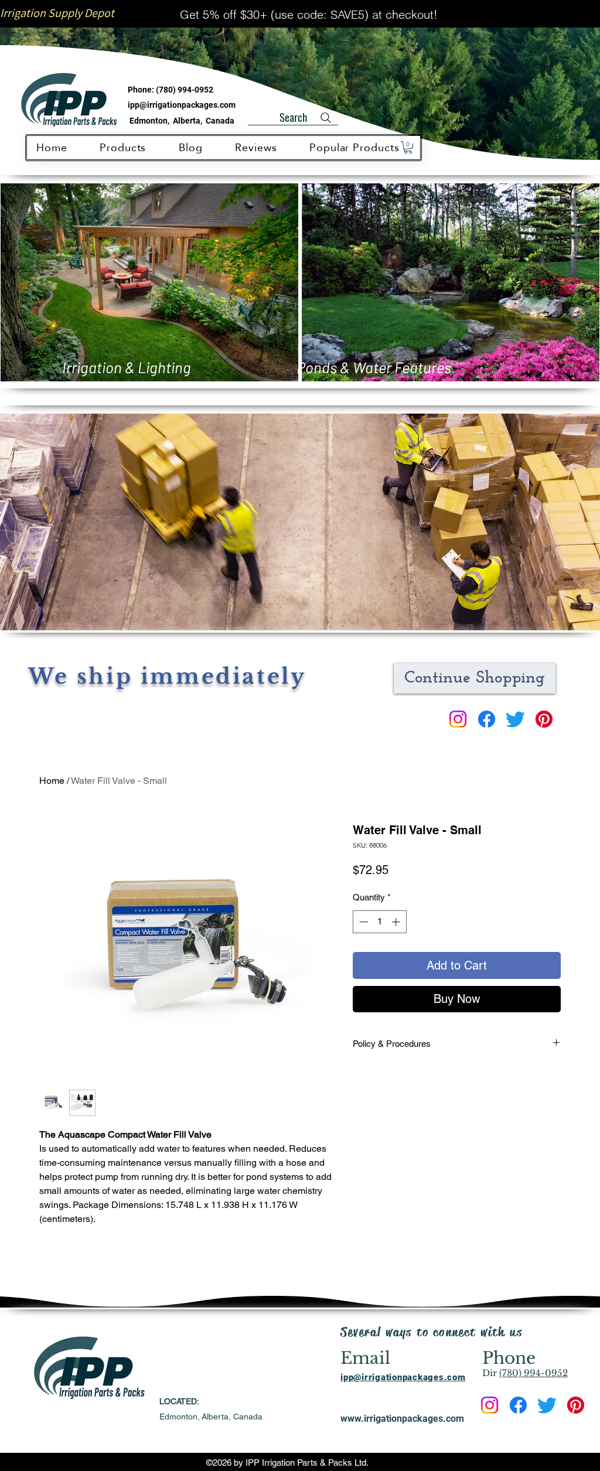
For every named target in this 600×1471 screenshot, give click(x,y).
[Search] (325, 117)
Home (51, 780)
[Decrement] (362, 922)
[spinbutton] (379, 922)
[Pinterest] (544, 719)
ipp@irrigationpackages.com (182, 105)
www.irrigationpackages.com (402, 1418)
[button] (408, 147)
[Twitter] (515, 719)
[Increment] (397, 922)
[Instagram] (457, 719)
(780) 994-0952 (184, 89)
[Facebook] (486, 719)
